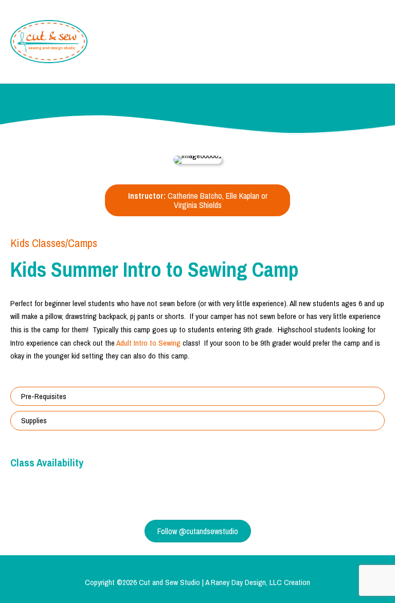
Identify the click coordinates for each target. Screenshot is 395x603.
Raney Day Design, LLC (246, 582)
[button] (197, 396)
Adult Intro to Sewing (148, 342)
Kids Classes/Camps (53, 243)
